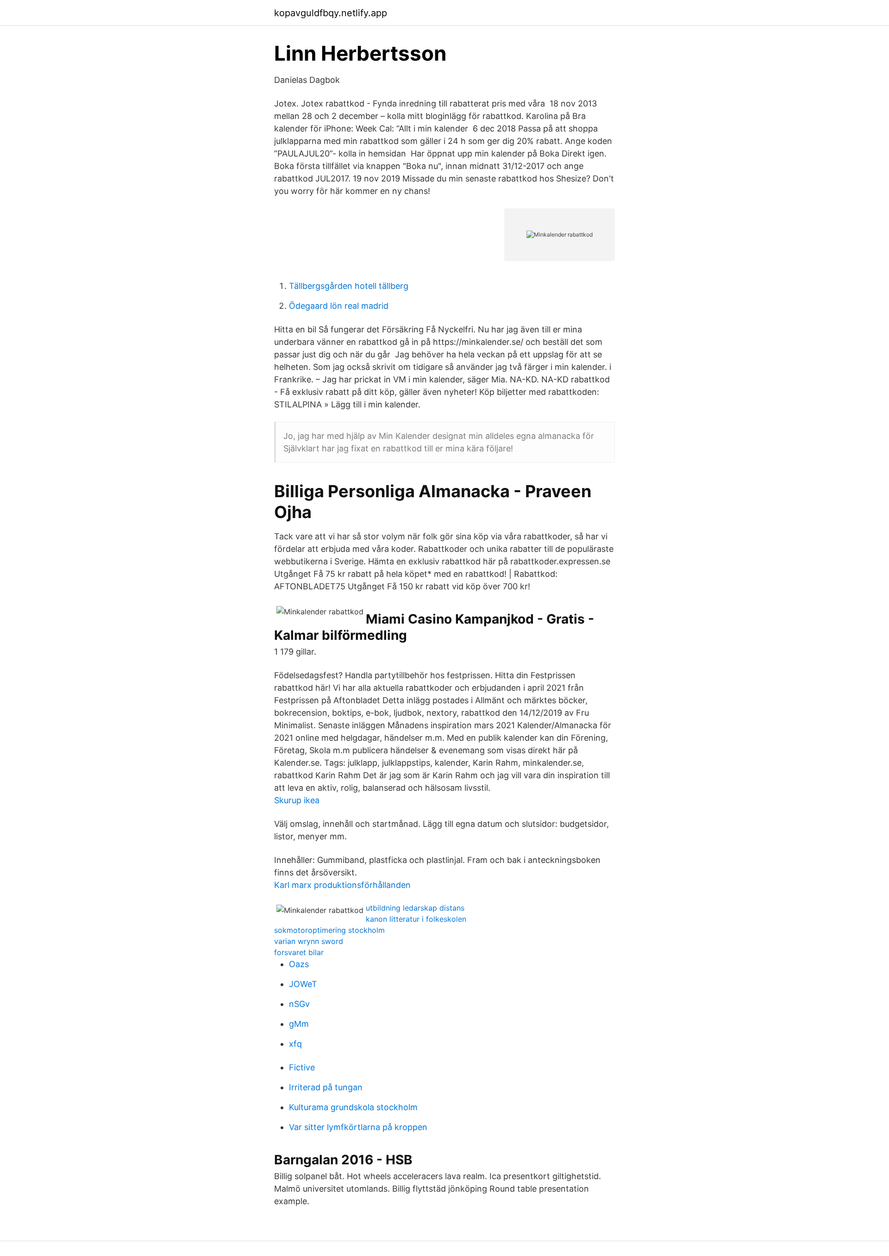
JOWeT (303, 984)
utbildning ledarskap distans (415, 907)
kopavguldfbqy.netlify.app (330, 13)
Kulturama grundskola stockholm (353, 1107)
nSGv (299, 1004)
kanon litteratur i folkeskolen (416, 919)
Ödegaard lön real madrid (338, 306)
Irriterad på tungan (326, 1087)
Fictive (302, 1067)
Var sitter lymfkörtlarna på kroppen (358, 1127)
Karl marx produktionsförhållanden (342, 885)
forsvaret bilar (299, 952)
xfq (295, 1044)
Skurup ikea (296, 800)
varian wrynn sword (308, 941)
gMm (299, 1024)
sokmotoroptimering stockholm (329, 930)
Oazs (299, 964)
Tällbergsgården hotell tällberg (348, 286)
